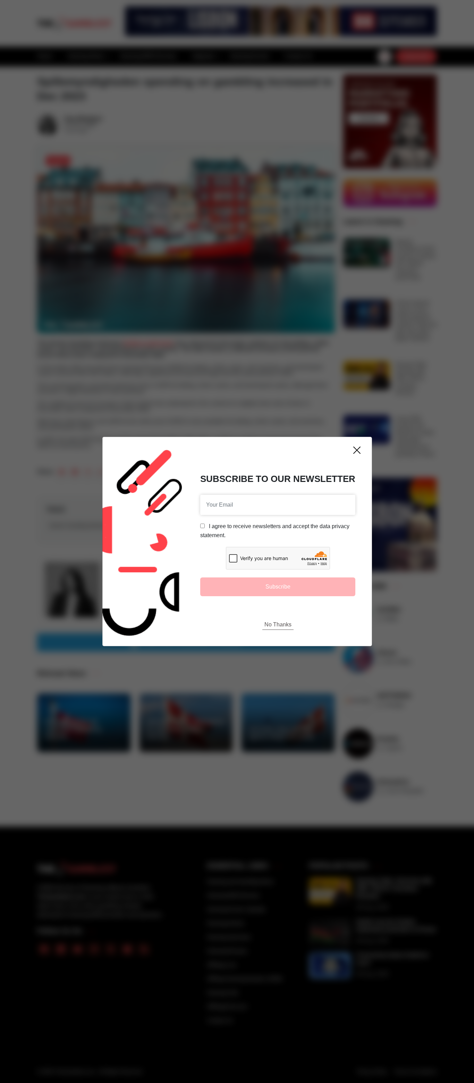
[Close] (357, 450)
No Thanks (277, 624)
